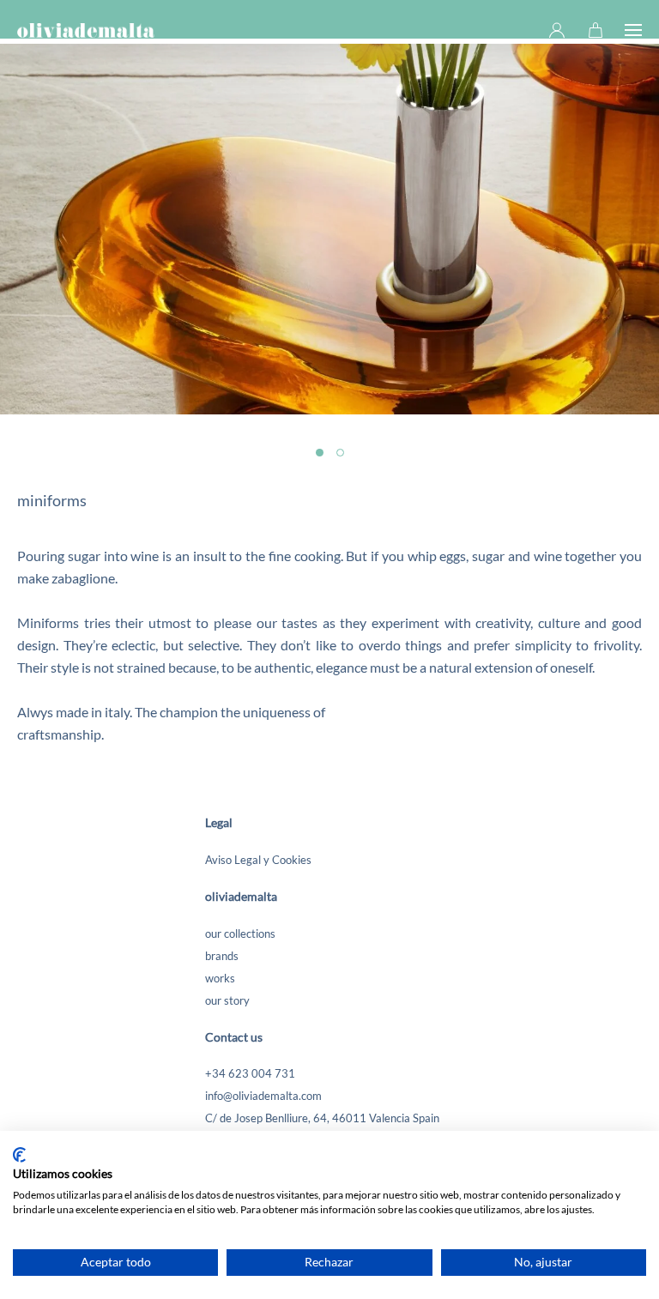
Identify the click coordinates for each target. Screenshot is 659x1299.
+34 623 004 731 (250, 1073)
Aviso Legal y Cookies (258, 860)
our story (227, 1000)
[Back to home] (85, 30)
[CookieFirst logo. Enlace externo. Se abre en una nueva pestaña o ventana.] (19, 1155)
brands (222, 956)
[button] (633, 30)
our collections (240, 933)
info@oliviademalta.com (263, 1096)
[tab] (319, 452)
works (220, 978)
